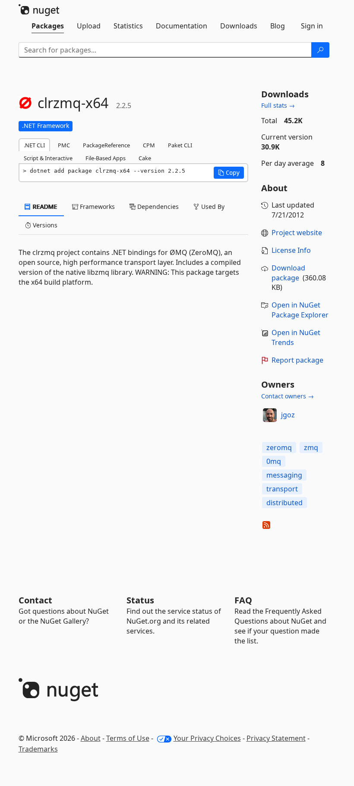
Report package (297, 360)
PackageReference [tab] (106, 145)
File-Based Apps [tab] (105, 158)
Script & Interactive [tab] (48, 158)
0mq (273, 461)
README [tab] (44, 206)
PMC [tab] (64, 145)
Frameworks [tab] (96, 206)
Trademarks (38, 749)
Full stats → (278, 105)
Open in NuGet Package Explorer (300, 310)
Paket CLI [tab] (180, 145)
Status (140, 600)
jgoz (288, 414)
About (91, 738)
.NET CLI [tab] (34, 145)
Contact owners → (287, 396)
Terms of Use (127, 738)
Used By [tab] (211, 206)
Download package (288, 273)
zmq (311, 447)
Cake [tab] (145, 158)
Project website (297, 232)
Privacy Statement (276, 738)
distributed (284, 502)
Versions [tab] (44, 225)
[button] (229, 173)
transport (282, 489)
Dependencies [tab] (157, 206)
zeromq (279, 447)
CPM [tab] (149, 145)
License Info (291, 250)
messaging (284, 475)
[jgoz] (270, 415)
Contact (35, 600)
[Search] (320, 50)
